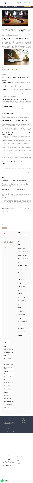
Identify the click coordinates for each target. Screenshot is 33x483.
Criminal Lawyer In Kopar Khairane (22, 282)
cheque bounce (6, 371)
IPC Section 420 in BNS (7, 388)
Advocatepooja (6, 349)
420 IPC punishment (6, 342)
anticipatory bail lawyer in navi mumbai (8, 355)
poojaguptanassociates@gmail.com (8, 466)
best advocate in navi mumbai (8, 358)
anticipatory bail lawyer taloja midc (22, 259)
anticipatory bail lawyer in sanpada (23, 258)
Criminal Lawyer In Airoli (21, 279)
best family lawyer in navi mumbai (22, 265)
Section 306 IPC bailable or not (8, 398)
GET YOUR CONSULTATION (8, 234)
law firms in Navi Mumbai (7, 390)
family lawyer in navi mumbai (8, 382)
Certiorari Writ (20, 269)
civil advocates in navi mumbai (8, 375)
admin (13, 27)
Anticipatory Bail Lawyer (21, 248)
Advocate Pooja (11, 349)
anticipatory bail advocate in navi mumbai (8, 353)
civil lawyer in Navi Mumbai (21, 275)
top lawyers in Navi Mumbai (8, 404)
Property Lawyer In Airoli (5, 27)
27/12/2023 (10, 27)
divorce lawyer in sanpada (21, 303)
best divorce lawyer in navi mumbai (8, 360)
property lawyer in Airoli (12, 208)
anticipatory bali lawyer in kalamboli (23, 261)
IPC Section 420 (6, 387)
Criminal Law (20, 276)
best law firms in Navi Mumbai (8, 364)
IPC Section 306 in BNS (7, 385)
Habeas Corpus (20, 307)
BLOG (7, 244)
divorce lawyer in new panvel (22, 300)
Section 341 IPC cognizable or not (8, 401)
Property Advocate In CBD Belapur (22, 321)
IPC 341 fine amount (7, 384)
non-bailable (6, 395)
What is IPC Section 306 (7, 407)
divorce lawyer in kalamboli (21, 296)
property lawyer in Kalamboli (22, 325)
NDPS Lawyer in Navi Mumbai (22, 317)
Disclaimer (18, 460)
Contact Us (18, 464)
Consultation (18, 463)
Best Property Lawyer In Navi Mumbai (8, 368)
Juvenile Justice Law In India (21, 310)
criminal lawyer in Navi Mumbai (22, 283)
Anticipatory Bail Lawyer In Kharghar (23, 251)
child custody (20, 273)
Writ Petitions (20, 335)
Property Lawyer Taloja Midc (22, 331)
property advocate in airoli (7, 208)
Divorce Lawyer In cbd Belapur (22, 294)
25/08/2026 (10, 244)
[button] (2, 480)
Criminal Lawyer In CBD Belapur (22, 280)
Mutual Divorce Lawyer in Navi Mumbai (10, 247)
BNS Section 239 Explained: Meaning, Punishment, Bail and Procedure (10, 242)
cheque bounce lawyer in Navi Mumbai (8, 373)
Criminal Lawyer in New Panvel (22, 286)
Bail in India (19, 262)
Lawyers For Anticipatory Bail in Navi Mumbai (8, 392)
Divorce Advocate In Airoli (21, 289)
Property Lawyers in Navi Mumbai (22, 332)
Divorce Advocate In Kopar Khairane (23, 290)
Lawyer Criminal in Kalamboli (22, 311)
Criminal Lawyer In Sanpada (22, 287)
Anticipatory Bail (20, 241)
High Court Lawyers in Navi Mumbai (23, 308)
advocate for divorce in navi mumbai (8, 346)
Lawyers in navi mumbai (21, 314)
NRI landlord (19, 318)
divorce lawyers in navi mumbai (22, 304)
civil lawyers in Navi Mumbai (8, 376)
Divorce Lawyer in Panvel (21, 301)
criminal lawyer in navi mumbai (8, 378)
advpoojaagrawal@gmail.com (7, 465)
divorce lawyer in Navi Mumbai (8, 379)
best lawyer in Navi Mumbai (22, 266)
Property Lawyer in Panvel (21, 328)
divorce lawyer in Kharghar (21, 297)
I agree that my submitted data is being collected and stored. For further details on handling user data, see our (16, 224)
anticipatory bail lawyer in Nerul (22, 255)
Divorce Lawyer (20, 293)
